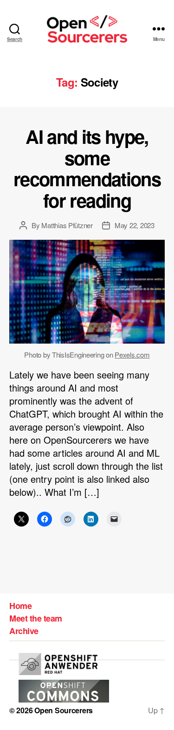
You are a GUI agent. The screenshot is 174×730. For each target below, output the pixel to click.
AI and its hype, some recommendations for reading (87, 168)
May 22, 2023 (135, 225)
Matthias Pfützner (67, 225)
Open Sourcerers (63, 710)
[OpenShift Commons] (63, 691)
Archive (24, 631)
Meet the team (35, 618)
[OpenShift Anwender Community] (58, 663)
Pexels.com (132, 354)
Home (20, 606)
